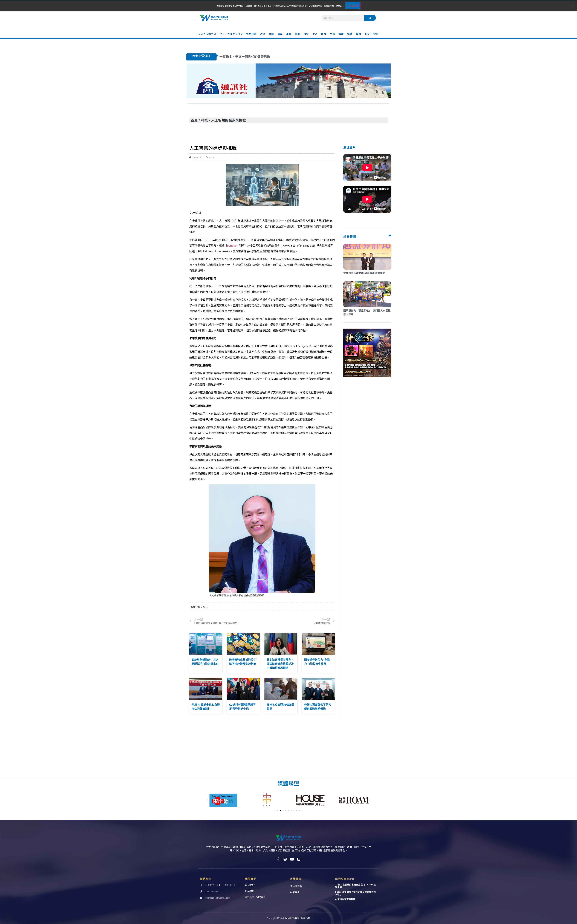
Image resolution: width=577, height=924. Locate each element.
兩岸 (280, 34)
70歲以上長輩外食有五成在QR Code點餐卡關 (355, 885)
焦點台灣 (251, 34)
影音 (367, 34)
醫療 (323, 34)
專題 (358, 34)
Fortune (232, 245)
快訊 (376, 34)
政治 (262, 34)
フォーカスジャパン (231, 34)
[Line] (299, 859)
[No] (573, 5)
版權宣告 (295, 892)
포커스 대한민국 (207, 34)
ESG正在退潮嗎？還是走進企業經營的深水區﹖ (355, 893)
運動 (341, 34)
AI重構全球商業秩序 (345, 899)
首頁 (194, 120)
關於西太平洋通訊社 (256, 897)
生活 (315, 34)
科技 (306, 34)
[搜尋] (370, 18)
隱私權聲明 (296, 886)
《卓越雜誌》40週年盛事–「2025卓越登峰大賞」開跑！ (260, 57)
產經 (288, 34)
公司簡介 (250, 884)
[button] (207, 800)
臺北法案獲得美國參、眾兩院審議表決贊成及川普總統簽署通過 (280, 663)
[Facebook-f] (278, 859)
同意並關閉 (353, 5)
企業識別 (250, 891)
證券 (297, 34)
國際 (271, 34)
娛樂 (349, 34)
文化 (332, 34)
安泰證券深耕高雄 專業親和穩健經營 (364, 273)
